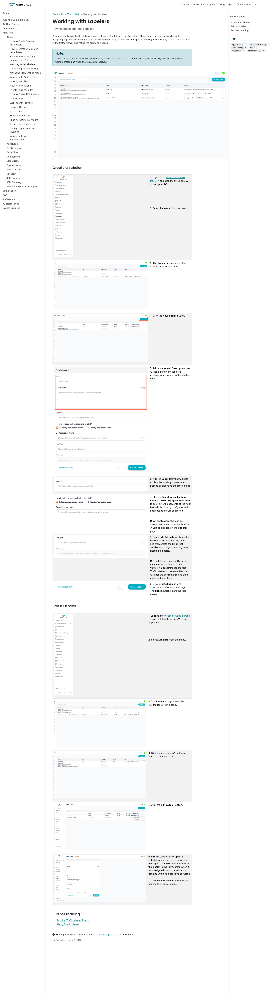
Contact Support (105, 934)
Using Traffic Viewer (68, 924)
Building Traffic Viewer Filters (73, 920)
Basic (77, 14)
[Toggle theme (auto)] (230, 4)
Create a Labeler (240, 22)
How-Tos (66, 14)
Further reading (240, 30)
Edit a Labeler (238, 26)
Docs (55, 14)
